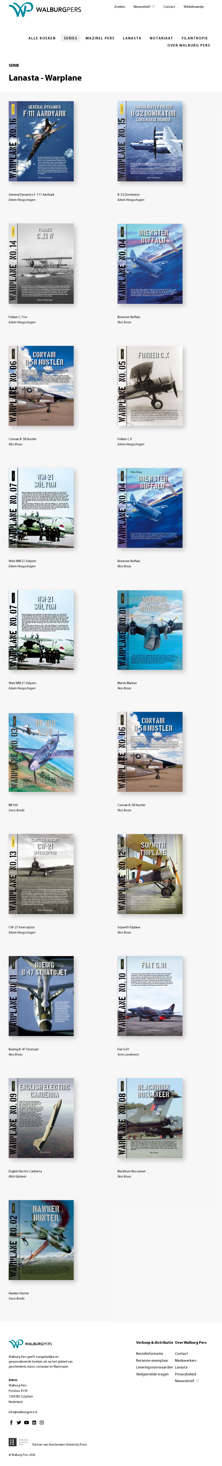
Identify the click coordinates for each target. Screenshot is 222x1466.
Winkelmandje (194, 7)
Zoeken (119, 7)
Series (70, 38)
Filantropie (195, 38)
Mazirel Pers (100, 38)
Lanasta (132, 38)
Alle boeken (42, 38)
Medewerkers (185, 1361)
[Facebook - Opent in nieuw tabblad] (12, 1424)
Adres (13, 1380)
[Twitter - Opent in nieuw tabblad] (20, 1424)
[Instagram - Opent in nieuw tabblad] (43, 1424)
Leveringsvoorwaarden (154, 1367)
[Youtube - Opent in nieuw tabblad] (27, 1424)
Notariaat (161, 38)
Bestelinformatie (149, 1354)
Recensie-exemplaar (152, 1361)
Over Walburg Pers (188, 45)
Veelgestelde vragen (152, 1374)
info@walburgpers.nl (23, 1412)
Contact (169, 7)
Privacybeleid (185, 1374)
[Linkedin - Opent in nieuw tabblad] (35, 1424)
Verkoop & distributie (154, 1343)
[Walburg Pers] (45, 10)
